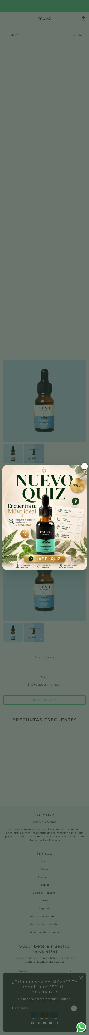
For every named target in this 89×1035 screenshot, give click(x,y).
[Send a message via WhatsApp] (81, 1027)
